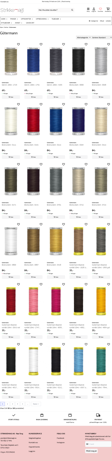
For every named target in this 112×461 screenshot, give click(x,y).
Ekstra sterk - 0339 (76, 145)
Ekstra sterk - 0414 (99, 145)
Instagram (61, 442)
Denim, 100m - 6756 (32, 85)
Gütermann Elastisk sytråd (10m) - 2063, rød (11, 326)
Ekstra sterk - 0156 (31, 145)
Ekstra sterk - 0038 (99, 85)
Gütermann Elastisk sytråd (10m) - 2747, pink (31, 326)
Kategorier (94, 21)
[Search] (72, 10)
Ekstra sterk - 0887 (31, 265)
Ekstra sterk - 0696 (31, 205)
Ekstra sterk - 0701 (54, 205)
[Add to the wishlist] (18, 44)
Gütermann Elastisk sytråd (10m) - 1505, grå (101, 266)
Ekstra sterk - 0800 (9, 265)
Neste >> (36, 404)
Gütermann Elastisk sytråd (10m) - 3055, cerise (54, 326)
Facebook (60, 438)
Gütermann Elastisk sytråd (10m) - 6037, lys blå (78, 386)
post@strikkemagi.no (8, 438)
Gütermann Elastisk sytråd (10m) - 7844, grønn (99, 386)
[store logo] (12, 10)
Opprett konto (34, 447)
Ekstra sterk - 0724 (99, 205)
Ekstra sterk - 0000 (76, 85)
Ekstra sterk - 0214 (54, 145)
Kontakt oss (5, 2)
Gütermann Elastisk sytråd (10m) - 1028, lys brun (78, 266)
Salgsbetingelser (35, 438)
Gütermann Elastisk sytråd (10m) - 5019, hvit (31, 386)
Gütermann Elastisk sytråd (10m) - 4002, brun (77, 326)
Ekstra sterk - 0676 (9, 205)
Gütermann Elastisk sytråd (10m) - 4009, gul (101, 326)
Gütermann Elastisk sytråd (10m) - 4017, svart (9, 386)
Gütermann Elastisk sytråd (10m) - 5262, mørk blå (54, 386)
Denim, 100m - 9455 (54, 85)
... (27, 404)
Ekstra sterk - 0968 (54, 265)
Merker (6, 27)
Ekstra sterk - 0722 (76, 205)
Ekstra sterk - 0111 (9, 145)
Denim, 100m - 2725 (9, 85)
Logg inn (32, 451)
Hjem (1, 27)
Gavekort (30, 23)
